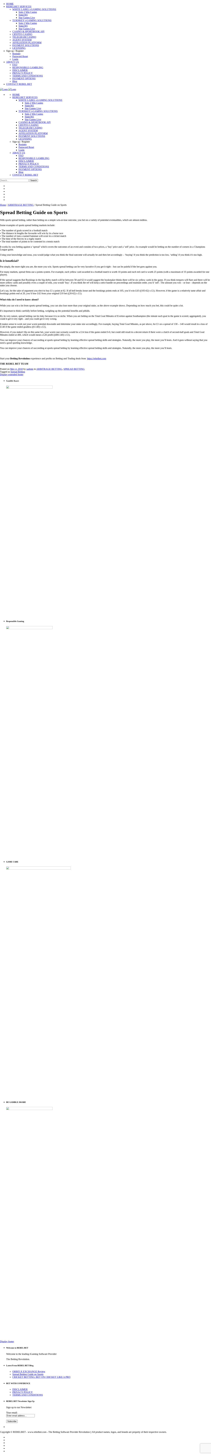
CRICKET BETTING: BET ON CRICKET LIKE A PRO (41, 1377)
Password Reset (26, 147)
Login (21, 150)
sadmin (29, 369)
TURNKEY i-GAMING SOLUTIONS (38, 111)
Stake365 (29, 105)
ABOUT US (18, 152)
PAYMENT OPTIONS (30, 169)
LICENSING (25, 139)
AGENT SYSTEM (28, 130)
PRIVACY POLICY (29, 164)
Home (3, 205)
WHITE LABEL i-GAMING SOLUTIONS (40, 100)
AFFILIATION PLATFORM (33, 133)
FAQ (21, 155)
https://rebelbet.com (96, 358)
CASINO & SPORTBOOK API (35, 122)
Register (23, 144)
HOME (16, 94)
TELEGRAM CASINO (30, 128)
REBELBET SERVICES (25, 97)
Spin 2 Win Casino (34, 103)
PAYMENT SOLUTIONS (32, 136)
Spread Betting (18, 371)
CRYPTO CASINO (28, 125)
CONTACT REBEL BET (25, 175)
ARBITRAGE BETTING (21, 205)
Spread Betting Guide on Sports (27, 1374)
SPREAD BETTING (74, 369)
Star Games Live (33, 108)
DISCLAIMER (26, 161)
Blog (21, 172)
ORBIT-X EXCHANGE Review (28, 1371)
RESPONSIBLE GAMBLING (34, 158)
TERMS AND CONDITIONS (34, 166)
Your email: (11, 1412)
